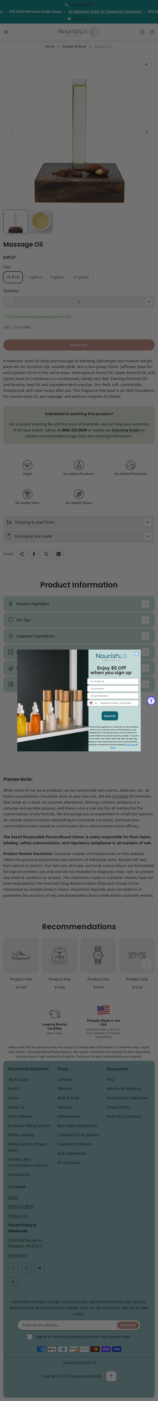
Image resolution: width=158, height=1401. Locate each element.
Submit (110, 716)
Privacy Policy (130, 745)
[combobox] (92, 703)
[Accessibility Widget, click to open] (151, 700)
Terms (112, 747)
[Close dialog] (137, 654)
